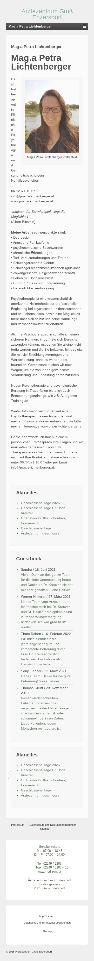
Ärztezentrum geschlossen (41, 533)
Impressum (17, 824)
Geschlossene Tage (36, 528)
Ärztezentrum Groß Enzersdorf (47, 14)
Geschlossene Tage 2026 (40, 503)
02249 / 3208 (52, 863)
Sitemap (44, 828)
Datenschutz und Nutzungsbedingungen (52, 824)
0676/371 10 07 (32, 462)
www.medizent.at (49, 871)
